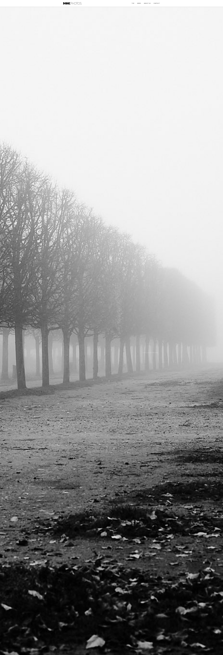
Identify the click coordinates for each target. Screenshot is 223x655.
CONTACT (157, 3)
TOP (133, 3)
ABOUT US (147, 3)
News (139, 3)
